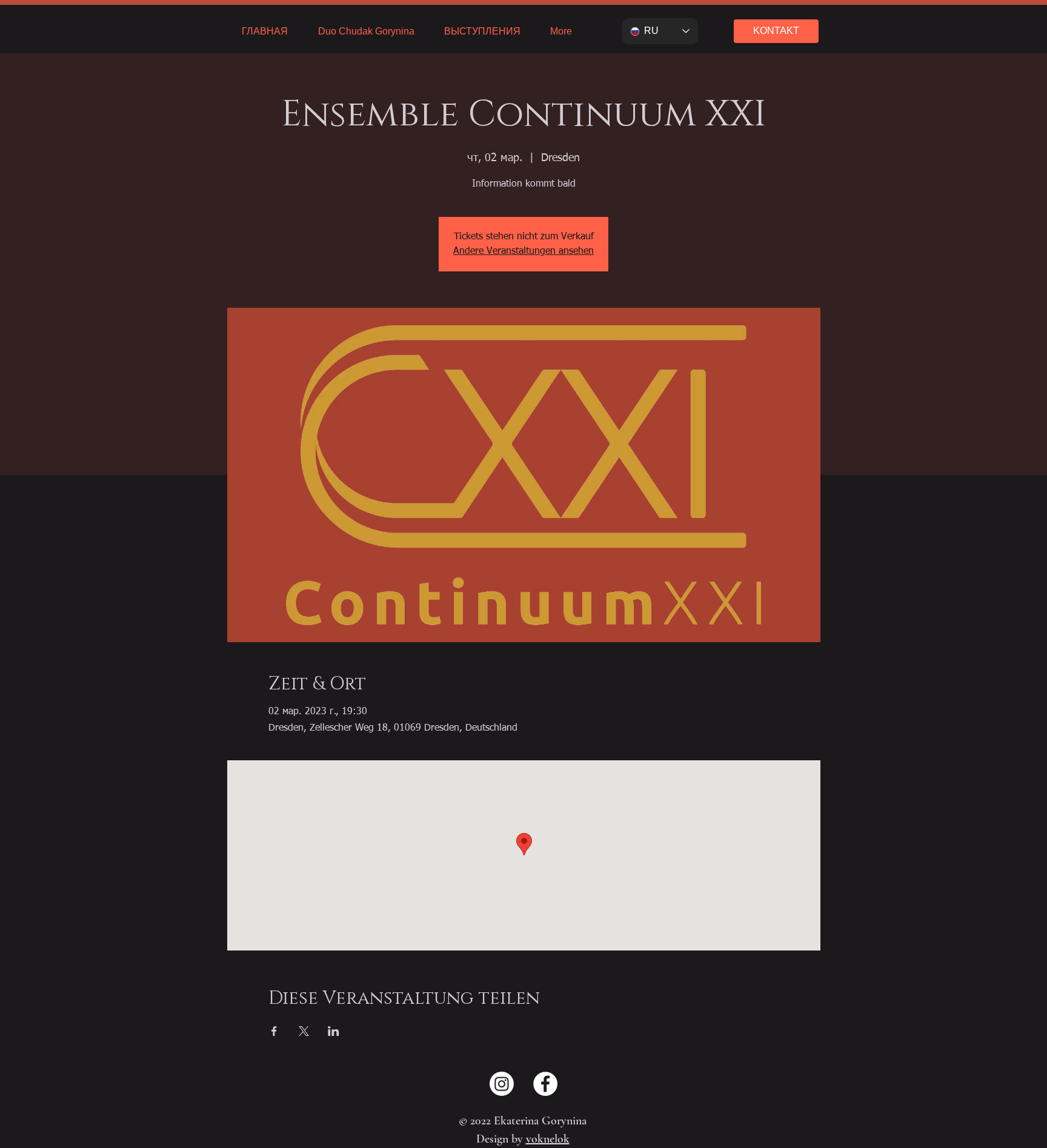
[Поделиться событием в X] (304, 1031)
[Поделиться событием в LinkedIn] (333, 1031)
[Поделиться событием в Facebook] (274, 1031)
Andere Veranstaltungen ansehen (523, 251)
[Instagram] (502, 1084)
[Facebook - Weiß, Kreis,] (545, 1084)
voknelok (548, 1139)
